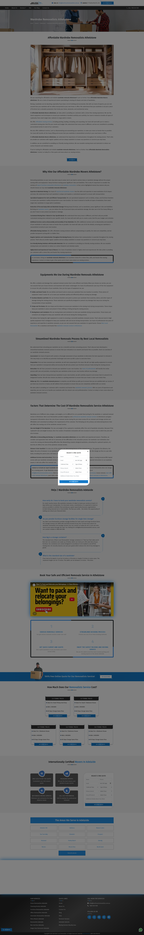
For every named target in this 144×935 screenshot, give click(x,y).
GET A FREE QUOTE (73, 481)
